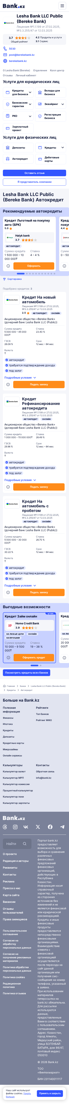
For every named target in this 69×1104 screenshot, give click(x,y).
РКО (14, 115)
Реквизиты (10, 867)
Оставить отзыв (34, 172)
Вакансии (9, 901)
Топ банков (42, 714)
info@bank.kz (43, 777)
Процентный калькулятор (18, 790)
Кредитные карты (13, 743)
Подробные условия (18, 377)
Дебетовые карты (52, 159)
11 (54, 273)
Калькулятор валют (14, 771)
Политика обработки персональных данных (17, 969)
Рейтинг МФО (44, 720)
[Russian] (48, 5)
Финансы (8, 717)
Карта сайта (11, 895)
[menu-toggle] (62, 6)
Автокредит (20, 158)
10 (51, 273)
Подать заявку (39, 384)
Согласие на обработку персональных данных (17, 944)
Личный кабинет (26, 75)
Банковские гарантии (20, 104)
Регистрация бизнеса (52, 116)
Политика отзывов (14, 993)
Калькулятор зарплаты (16, 803)
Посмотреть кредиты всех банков (26, 672)
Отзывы (8, 75)
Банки (23, 686)
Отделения (40, 70)
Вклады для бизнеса (52, 92)
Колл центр (57, 70)
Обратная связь (45, 771)
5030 (12, 48)
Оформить (33, 265)
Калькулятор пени (13, 796)
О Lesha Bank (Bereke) (16, 70)
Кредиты (50, 147)
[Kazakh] (53, 5)
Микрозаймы (10, 749)
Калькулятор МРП (13, 777)
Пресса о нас (11, 888)
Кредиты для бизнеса (20, 92)
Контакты (9, 874)
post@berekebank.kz (21, 54)
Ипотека (8, 724)
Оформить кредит (34, 657)
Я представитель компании (35, 181)
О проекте (10, 854)
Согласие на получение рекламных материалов (17, 957)
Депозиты (18, 147)
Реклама (8, 881)
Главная (11, 686)
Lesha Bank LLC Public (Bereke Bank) (48, 686)
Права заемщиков (15, 919)
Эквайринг (51, 103)
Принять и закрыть (50, 1093)
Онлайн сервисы (12, 755)
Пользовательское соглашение (15, 932)
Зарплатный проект (20, 128)
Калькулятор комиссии (16, 784)
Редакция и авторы (16, 860)
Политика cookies (14, 977)
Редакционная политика (12, 985)
